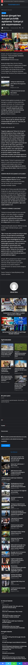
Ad (2, 420)
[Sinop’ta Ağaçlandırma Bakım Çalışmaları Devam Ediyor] (21, 346)
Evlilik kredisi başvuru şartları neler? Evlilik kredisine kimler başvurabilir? (20, 386)
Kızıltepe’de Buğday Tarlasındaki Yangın (16, 575)
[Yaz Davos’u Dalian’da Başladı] (6, 499)
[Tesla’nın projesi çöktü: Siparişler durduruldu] (6, 527)
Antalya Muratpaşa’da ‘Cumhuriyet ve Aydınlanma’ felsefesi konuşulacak (18, 512)
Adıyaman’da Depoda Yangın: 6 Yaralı (17, 539)
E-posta (3, 425)
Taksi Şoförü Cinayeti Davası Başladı (17, 519)
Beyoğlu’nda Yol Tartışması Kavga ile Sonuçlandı (18, 552)
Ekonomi (10, 9)
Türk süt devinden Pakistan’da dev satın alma (21, 370)
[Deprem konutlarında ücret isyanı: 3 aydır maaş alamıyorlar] (7, 346)
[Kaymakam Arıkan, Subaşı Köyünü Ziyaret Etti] (6, 534)
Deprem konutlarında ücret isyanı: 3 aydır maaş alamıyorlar (7, 353)
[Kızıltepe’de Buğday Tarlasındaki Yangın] (6, 577)
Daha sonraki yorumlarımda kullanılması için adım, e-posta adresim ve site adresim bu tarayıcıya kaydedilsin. (14, 439)
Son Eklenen (14, 452)
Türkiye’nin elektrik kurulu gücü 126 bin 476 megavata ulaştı (18, 83)
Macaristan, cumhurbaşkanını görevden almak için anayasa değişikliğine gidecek (18, 568)
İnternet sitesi (4, 431)
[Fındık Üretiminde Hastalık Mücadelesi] (5, 93)
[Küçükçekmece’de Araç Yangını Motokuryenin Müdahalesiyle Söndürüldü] (6, 485)
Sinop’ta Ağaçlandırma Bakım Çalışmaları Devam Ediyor (20, 354)
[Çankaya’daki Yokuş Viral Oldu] (6, 583)
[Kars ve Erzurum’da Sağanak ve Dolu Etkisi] (6, 493)
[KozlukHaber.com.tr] (14, 4)
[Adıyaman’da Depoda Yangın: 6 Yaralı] (6, 540)
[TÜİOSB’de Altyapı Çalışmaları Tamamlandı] (7, 363)
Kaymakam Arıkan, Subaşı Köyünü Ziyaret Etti (18, 532)
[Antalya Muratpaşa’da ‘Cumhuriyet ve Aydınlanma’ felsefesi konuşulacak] (6, 513)
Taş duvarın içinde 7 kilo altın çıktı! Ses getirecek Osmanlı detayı (17, 458)
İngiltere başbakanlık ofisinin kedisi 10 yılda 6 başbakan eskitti (17, 560)
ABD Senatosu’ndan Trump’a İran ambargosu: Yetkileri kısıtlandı (18, 472)
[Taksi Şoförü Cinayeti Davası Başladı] (6, 520)
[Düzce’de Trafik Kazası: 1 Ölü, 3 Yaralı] (6, 466)
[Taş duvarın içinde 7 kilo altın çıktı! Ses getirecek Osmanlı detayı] (6, 459)
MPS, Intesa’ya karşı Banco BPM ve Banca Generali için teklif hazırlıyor (6, 378)
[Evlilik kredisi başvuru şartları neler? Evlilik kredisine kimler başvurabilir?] (21, 379)
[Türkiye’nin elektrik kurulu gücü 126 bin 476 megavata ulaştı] (5, 83)
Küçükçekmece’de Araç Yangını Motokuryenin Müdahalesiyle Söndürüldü (18, 485)
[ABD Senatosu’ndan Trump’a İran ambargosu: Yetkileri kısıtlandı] (6, 473)
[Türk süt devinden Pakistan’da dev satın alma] (21, 363)
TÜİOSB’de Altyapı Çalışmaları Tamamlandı (6, 370)
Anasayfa (4, 9)
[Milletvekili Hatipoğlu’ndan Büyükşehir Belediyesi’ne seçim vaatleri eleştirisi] (6, 547)
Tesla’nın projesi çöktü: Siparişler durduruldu (17, 525)
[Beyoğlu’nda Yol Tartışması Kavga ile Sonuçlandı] (6, 554)
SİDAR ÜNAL (6, 27)
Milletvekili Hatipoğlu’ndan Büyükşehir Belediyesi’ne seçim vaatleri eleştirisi (18, 546)
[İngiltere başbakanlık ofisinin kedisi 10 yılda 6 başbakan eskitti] (6, 561)
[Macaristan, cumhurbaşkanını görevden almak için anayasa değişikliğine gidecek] (6, 568)
